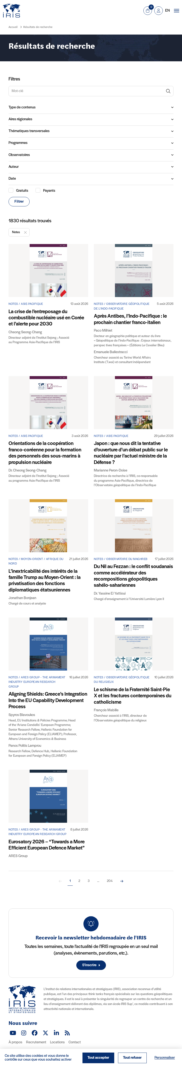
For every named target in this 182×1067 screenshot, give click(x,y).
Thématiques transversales (29, 131)
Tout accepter (98, 1058)
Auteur (14, 167)
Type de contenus (22, 107)
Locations (57, 1042)
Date (12, 179)
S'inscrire (89, 965)
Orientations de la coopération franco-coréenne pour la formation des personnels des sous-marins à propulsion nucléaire (45, 453)
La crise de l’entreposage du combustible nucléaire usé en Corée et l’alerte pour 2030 (46, 318)
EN (167, 11)
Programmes (18, 143)
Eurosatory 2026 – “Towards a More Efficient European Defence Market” (47, 845)
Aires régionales (20, 119)
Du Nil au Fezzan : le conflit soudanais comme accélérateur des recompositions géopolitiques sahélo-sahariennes (133, 576)
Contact (74, 1042)
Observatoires (19, 155)
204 (110, 881)
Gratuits (22, 191)
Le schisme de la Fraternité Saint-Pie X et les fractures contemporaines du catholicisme (132, 696)
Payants (49, 191)
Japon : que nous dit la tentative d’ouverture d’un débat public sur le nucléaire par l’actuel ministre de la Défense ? (131, 453)
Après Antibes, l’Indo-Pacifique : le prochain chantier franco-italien (130, 319)
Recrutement (36, 1042)
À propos (15, 1042)
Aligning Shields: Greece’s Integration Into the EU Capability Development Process (48, 701)
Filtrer (19, 202)
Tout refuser (132, 1058)
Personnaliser (165, 1058)
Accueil (13, 27)
